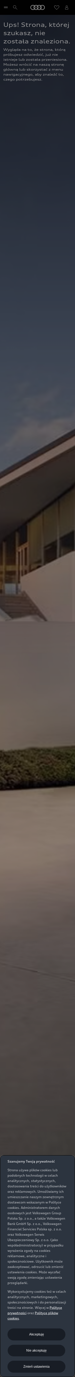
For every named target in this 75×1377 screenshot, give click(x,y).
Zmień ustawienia (36, 1366)
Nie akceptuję (36, 1350)
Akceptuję (36, 1334)
